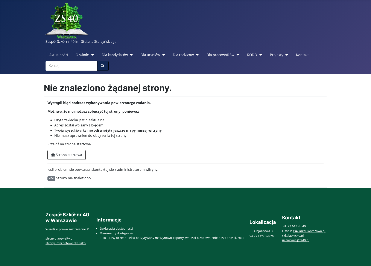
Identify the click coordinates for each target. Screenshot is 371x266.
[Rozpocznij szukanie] (103, 66)
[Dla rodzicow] (196, 54)
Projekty (276, 54)
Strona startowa (68, 154)
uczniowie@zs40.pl (295, 240)
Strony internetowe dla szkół (66, 243)
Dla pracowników (220, 54)
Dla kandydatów (115, 54)
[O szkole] (91, 54)
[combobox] (71, 66)
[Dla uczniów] (162, 54)
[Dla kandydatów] (130, 54)
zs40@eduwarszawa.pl (309, 231)
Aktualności (58, 54)
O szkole (82, 54)
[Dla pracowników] (237, 54)
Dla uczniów (150, 54)
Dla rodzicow (183, 54)
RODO (252, 54)
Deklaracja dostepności (116, 228)
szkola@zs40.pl (293, 236)
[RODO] (259, 54)
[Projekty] (286, 54)
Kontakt (302, 54)
